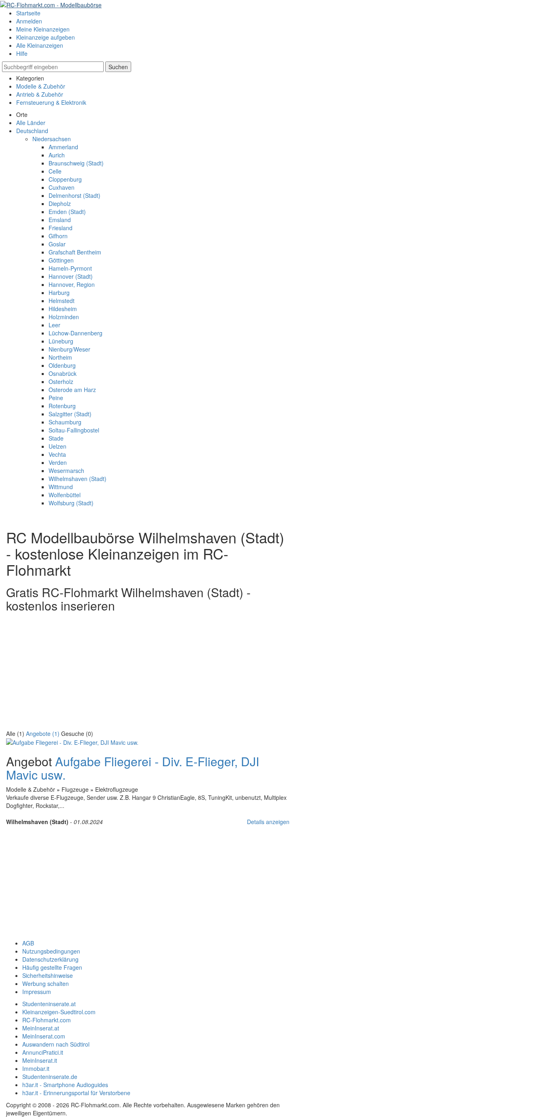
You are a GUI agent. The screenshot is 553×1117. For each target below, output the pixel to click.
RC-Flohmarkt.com (46, 1020)
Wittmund (61, 487)
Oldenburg (62, 365)
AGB (28, 943)
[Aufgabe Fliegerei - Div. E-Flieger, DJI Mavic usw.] (72, 742)
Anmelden (29, 21)
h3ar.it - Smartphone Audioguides (65, 1085)
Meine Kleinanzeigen (43, 29)
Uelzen (57, 446)
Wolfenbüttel (65, 495)
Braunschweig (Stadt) (76, 163)
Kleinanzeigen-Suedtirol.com (59, 1012)
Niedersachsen (51, 139)
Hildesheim (63, 309)
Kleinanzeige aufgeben (45, 37)
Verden (58, 462)
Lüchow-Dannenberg (75, 333)
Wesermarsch (66, 470)
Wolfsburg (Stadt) (71, 503)
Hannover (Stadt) (71, 276)
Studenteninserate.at (49, 1004)
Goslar (57, 244)
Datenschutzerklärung (50, 959)
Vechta (57, 454)
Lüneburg (61, 341)
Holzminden (64, 317)
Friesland (60, 228)
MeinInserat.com (43, 1036)
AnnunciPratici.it (42, 1052)
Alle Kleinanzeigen (39, 45)
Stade (56, 438)
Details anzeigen (268, 822)
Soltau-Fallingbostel (74, 430)
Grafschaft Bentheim (75, 252)
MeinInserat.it (39, 1060)
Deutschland (32, 131)
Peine (56, 398)
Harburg (59, 292)
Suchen (118, 67)
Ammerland (63, 147)
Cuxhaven (61, 187)
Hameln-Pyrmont (70, 268)
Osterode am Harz (72, 390)
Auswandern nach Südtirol (55, 1044)
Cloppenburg (65, 179)
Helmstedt (61, 301)
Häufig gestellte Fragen (52, 967)
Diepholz (60, 203)
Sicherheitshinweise (47, 975)
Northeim (60, 357)
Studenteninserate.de (49, 1076)
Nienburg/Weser (69, 349)
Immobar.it (35, 1068)
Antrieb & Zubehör (39, 94)
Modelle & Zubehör (40, 86)
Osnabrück (63, 373)
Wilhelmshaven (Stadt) (77, 479)
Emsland (60, 220)
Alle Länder (30, 123)
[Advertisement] (147, 672)
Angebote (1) (43, 733)
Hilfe (22, 53)
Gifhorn (58, 236)
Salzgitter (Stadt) (70, 414)
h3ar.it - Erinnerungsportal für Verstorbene (76, 1093)
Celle (55, 171)
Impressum (36, 992)
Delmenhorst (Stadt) (74, 195)
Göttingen (61, 260)
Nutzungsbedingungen (51, 951)
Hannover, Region (72, 284)
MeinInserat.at (40, 1028)
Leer (54, 325)
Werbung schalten (45, 983)
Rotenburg (62, 406)
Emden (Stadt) (67, 212)
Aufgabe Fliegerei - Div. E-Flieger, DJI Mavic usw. (132, 767)
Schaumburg (65, 422)
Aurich (57, 155)
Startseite (28, 13)
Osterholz (61, 381)
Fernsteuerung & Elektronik (51, 102)
